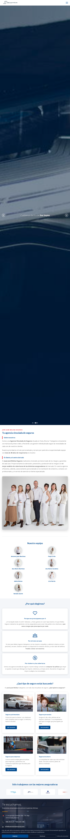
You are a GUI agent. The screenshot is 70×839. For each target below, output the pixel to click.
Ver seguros (11, 727)
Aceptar (15, 836)
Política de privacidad (62, 836)
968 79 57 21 (10, 822)
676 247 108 (20, 822)
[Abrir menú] (67, 2)
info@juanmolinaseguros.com (14, 826)
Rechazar (42, 836)
